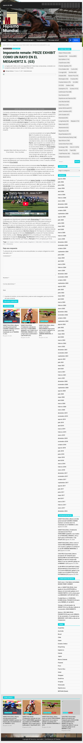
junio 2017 (61, 492)
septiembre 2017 (63, 482)
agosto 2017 (62, 486)
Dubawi (62, 76)
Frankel (74, 79)
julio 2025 (61, 220)
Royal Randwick (65, 134)
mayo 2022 (61, 334)
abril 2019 (61, 425)
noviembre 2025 (63, 207)
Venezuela (61, 685)
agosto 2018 (62, 448)
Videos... (76, 40)
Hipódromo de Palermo (67, 98)
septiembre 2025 (63, 213)
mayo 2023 (61, 296)
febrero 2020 (62, 406)
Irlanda (60, 653)
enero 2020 (61, 410)
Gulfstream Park (65, 92)
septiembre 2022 (63, 321)
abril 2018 (61, 460)
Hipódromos (61, 688)
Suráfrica (61, 678)
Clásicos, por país (28, 40)
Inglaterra (61, 650)
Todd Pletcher (64, 153)
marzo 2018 (61, 463)
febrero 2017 (62, 505)
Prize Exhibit (10, 152)
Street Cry (63, 150)
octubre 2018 (62, 444)
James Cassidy (35, 180)
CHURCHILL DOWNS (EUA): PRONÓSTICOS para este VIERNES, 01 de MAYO (68, 600)
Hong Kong (61, 647)
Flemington (63, 79)
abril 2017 (61, 498)
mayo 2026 (61, 188)
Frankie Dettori (65, 82)
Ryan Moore (64, 140)
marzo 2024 (61, 264)
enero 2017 (61, 508)
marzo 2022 (61, 340)
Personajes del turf (53, 40)
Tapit (73, 150)
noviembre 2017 (63, 476)
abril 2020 (61, 400)
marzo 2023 (61, 302)
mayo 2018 (61, 457)
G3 (28, 118)
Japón (60, 656)
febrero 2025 (62, 236)
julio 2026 (61, 182)
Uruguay (60, 681)
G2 (75, 82)
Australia (60, 631)
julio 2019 (61, 422)
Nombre (6, 278)
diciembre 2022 (62, 312)
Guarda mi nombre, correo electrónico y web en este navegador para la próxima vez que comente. (29, 297)
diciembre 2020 (62, 381)
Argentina (61, 628)
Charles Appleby (65, 66)
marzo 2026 (61, 194)
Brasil (59, 634)
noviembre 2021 (63, 353)
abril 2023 (61, 299)
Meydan (75, 121)
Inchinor (30, 114)
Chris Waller (64, 69)
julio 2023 (61, 289)
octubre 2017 (62, 479)
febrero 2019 (62, 432)
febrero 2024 (62, 267)
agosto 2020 (62, 391)
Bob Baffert (64, 59)
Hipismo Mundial (11, 28)
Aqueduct (63, 56)
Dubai (59, 640)
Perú (59, 666)
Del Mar (72, 72)
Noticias (10, 40)
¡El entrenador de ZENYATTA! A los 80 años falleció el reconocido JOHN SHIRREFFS (69, 607)
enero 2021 (61, 378)
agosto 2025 (62, 217)
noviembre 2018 (63, 441)
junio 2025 (61, 223)
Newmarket (63, 127)
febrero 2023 (62, 305)
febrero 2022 (62, 343)
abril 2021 (61, 368)
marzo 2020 (61, 403)
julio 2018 (61, 451)
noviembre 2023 (63, 277)
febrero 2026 (62, 198)
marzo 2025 (61, 232)
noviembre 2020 (63, 384)
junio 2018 (61, 454)
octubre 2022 (62, 318)
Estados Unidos (16, 48)
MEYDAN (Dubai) (63, 691)
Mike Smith (13, 150)
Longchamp (64, 121)
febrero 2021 (62, 375)
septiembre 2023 (63, 283)
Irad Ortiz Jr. (64, 105)
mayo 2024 (61, 258)
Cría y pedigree (41, 40)
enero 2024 (61, 270)
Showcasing (14, 114)
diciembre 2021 (62, 349)
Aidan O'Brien (64, 53)
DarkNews (48, 739)
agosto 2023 (62, 286)
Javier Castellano (65, 111)
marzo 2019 (61, 429)
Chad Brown (64, 63)
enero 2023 (61, 308)
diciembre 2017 (62, 473)
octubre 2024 (62, 248)
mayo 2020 (61, 397)
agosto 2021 (62, 359)
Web (4, 290)
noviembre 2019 (63, 416)
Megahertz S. (22, 118)
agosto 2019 (62, 419)
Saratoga (63, 147)
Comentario (7, 256)
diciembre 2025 (62, 204)
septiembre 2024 (63, 251)
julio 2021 (61, 362)
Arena (72, 56)
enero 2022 (61, 346)
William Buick (64, 157)
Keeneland (63, 118)
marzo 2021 (61, 372)
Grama (11, 242)
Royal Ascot (63, 131)
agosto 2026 (62, 179)
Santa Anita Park (65, 144)
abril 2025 (61, 229)
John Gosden (64, 114)
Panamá (60, 662)
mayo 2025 (61, 226)
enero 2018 (61, 470)
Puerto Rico (61, 669)
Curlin (74, 69)
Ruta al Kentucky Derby (67, 137)
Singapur (60, 675)
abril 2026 (61, 191)
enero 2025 (61, 239)
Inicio (4, 40)
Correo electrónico (9, 284)
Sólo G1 (19, 40)
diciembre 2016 (62, 511)
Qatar (59, 672)
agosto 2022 (62, 324)
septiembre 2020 (63, 387)
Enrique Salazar (9, 71)
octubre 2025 (62, 210)
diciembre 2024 (62, 242)
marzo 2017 (61, 501)
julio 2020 (61, 394)
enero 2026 (61, 201)
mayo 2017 (61, 495)
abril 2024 (61, 261)
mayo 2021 (61, 365)
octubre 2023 (62, 280)
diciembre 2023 (62, 274)
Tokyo (75, 153)
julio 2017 (61, 489)
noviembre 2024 (63, 245)
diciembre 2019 (62, 413)
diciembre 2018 (62, 438)
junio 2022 (61, 330)
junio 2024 (61, 255)
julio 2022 (61, 327)
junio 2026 (61, 185)
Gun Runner (64, 95)
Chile (59, 637)
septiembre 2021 (63, 356)
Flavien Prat (73, 76)
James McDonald (65, 108)
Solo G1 (74, 147)
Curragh (62, 72)
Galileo (70, 85)
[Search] (66, 40)
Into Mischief (64, 101)
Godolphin (63, 89)
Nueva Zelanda (62, 659)
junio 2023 (61, 293)
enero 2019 (61, 435)
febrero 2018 (62, 467)
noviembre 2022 (63, 315)
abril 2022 (61, 337)
